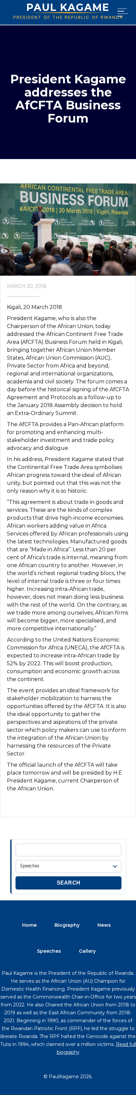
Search (69, 883)
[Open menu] (121, 12)
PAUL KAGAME (68, 7)
